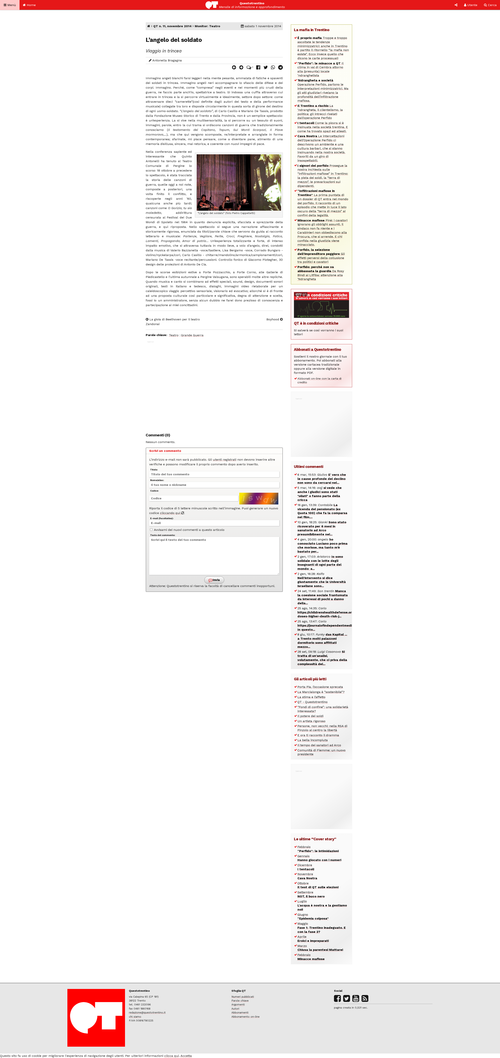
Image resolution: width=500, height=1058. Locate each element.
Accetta (186, 1056)
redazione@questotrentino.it (147, 1012)
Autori (235, 1008)
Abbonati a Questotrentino (317, 349)
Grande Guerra (192, 335)
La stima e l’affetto (311, 697)
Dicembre (305, 867)
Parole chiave (240, 1000)
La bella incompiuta (312, 740)
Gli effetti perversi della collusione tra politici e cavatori (321, 256)
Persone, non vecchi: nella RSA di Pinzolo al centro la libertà (322, 728)
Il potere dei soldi (310, 716)
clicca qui (171, 1056)
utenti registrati (224, 459)
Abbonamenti (239, 1012)
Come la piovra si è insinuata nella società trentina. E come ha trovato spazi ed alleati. (322, 127)
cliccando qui (170, 513)
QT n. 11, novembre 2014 (172, 26)
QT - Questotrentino (312, 702)
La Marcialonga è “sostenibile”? (321, 692)
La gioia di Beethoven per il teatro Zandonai (173, 321)
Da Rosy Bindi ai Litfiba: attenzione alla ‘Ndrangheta (320, 273)
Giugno (313, 916)
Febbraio (318, 849)
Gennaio (319, 858)
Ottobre (317, 885)
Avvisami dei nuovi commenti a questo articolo (188, 530)
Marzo (320, 948)
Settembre (311, 894)
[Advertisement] (214, 385)
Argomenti (238, 1004)
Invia (216, 580)
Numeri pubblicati (242, 996)
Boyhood (273, 319)
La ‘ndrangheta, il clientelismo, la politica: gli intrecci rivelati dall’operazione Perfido (320, 112)
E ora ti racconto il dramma (318, 735)
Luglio (322, 905)
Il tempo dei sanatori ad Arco (319, 745)
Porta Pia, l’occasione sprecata (320, 687)
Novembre (307, 876)
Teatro (174, 335)
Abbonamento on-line (245, 1016)
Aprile (313, 939)
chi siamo (135, 1016)
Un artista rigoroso (311, 721)
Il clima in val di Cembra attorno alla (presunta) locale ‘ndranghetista (320, 69)
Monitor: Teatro (207, 26)
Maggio (321, 928)
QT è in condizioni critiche (316, 323)
